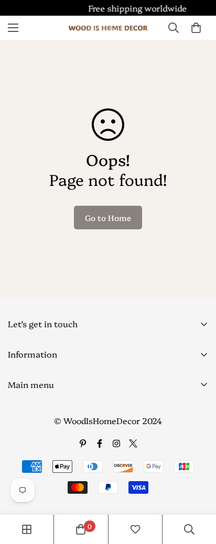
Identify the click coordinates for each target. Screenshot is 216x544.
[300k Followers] (99, 443)
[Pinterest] (83, 443)
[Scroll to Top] (197, 488)
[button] (196, 28)
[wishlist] (135, 529)
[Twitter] (133, 443)
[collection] (26, 529)
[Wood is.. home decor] (108, 28)
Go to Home (108, 217)
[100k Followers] (116, 443)
